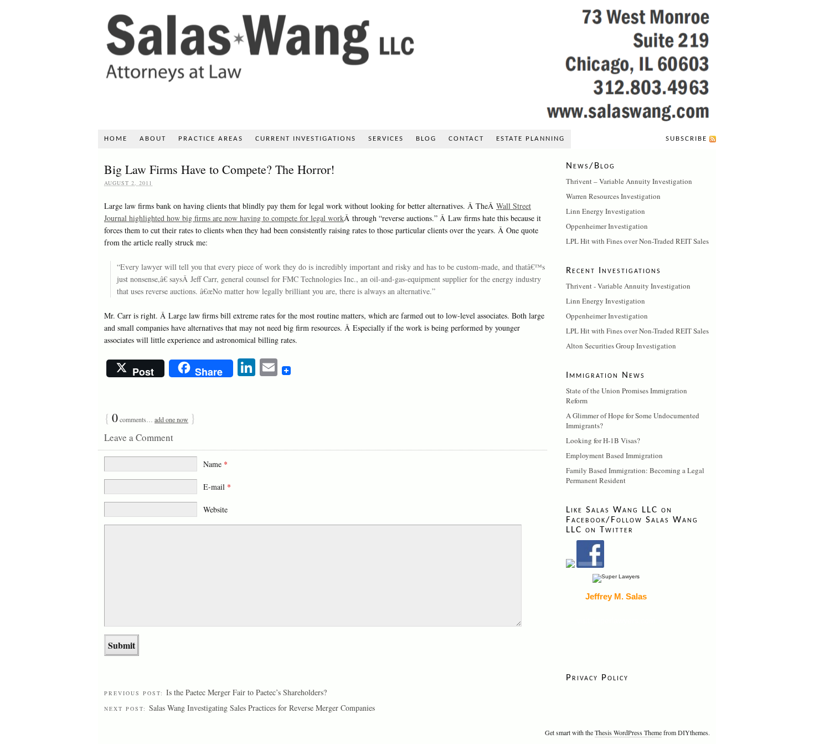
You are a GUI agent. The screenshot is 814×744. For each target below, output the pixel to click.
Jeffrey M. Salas (616, 596)
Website (215, 509)
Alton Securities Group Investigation (621, 346)
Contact (466, 138)
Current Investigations (305, 138)
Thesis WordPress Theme (628, 732)
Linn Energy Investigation (605, 211)
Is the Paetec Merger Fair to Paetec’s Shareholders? (246, 692)
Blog (426, 138)
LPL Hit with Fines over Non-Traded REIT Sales (637, 241)
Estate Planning (530, 138)
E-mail (217, 486)
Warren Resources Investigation (613, 196)
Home (115, 138)
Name (215, 464)
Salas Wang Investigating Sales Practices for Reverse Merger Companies (262, 707)
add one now (171, 419)
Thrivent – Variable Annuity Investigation (629, 181)
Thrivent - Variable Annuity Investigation (628, 286)
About (153, 138)
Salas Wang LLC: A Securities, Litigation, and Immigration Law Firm (407, 62)
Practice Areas (210, 138)
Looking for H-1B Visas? (603, 440)
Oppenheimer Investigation (607, 226)
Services (386, 138)
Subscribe (686, 138)
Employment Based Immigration (614, 455)
